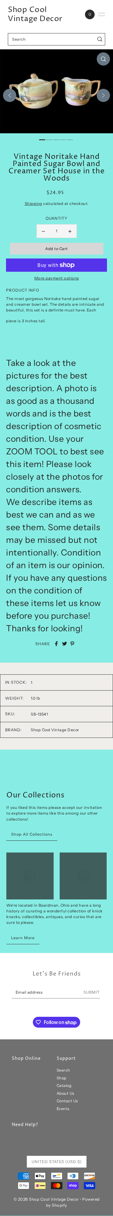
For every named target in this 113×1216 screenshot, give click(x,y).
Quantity (56, 218)
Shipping (33, 203)
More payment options (56, 278)
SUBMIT (91, 992)
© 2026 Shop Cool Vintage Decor (46, 1199)
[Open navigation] (101, 14)
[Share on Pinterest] (72, 643)
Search (63, 1070)
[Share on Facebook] (56, 643)
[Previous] (9, 95)
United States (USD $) (57, 1161)
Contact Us (67, 1101)
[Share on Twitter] (64, 643)
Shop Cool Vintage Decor (35, 14)
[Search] (99, 39)
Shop (62, 1078)
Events (63, 1108)
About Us (65, 1093)
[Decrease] (43, 231)
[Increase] (70, 231)
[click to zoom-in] (103, 59)
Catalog (64, 1085)
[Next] (103, 95)
